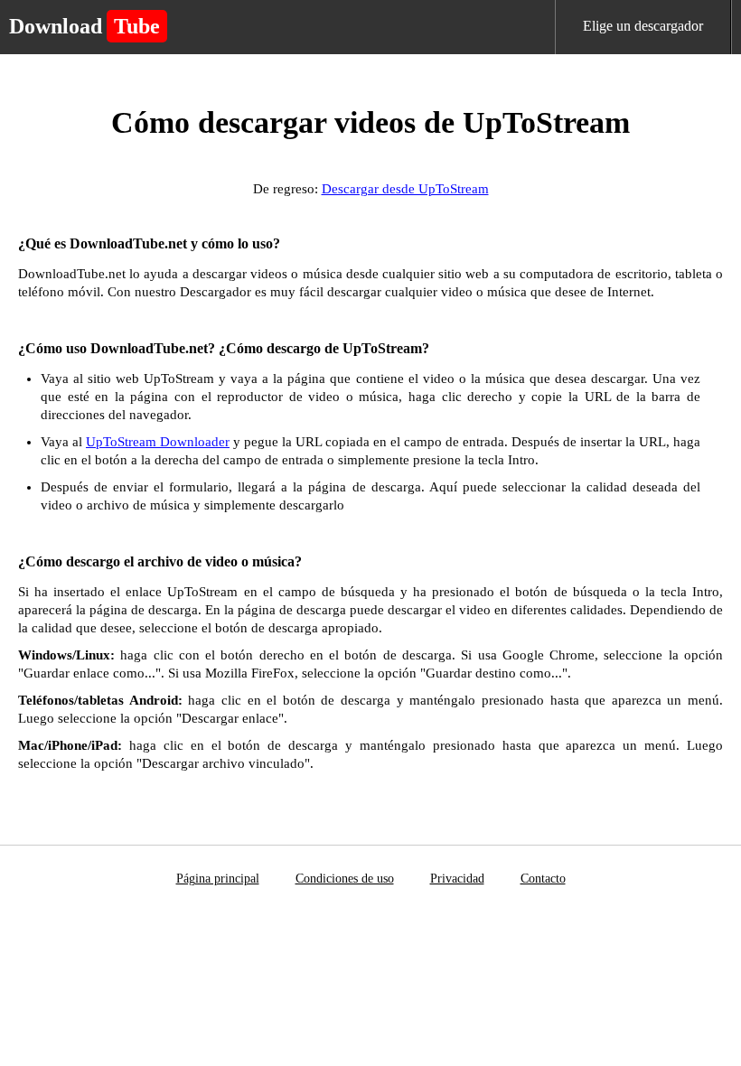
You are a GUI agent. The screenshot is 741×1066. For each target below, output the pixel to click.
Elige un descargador (643, 25)
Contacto (543, 878)
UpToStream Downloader (158, 442)
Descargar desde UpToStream (405, 189)
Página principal (217, 878)
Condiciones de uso (344, 878)
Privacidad (457, 878)
